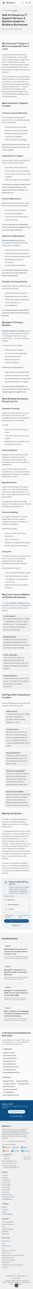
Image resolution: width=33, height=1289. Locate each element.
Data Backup (5, 1192)
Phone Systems (6, 1189)
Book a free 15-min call (16, 1111)
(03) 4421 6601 (27, 1158)
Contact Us (15, 925)
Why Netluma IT (6, 1241)
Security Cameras (7, 1194)
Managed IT (5, 1177)
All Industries (5, 1234)
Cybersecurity (6, 1182)
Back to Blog (7, 10)
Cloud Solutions (6, 1185)
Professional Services (8, 1224)
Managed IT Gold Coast (8, 1250)
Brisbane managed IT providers (13, 331)
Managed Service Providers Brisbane (12, 1265)
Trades (4, 1226)
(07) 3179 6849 (27, 1156)
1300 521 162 (8, 1154)
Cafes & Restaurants (7, 1229)
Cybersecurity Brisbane (8, 1260)
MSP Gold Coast (6, 1253)
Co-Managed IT (6, 1180)
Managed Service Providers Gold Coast (13, 1255)
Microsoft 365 (6, 1187)
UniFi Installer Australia (8, 1197)
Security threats (8, 240)
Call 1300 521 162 (17, 1116)
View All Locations (7, 1214)
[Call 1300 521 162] (26, 2)
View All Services (7, 1199)
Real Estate (5, 1231)
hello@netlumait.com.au (10, 1161)
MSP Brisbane (6, 1262)
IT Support (5, 1175)
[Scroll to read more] (16, 1285)
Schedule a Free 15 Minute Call (18, 921)
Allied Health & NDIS (7, 1222)
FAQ (3, 1248)
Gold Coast (5, 1209)
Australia (4, 1212)
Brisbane (4, 1207)
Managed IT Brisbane (8, 1257)
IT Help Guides (6, 1246)
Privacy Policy (16, 1278)
